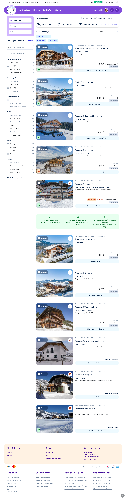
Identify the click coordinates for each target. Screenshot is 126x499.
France (97, 225)
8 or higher (22, 147)
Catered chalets (12, 483)
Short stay (58, 10)
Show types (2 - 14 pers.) (95, 70)
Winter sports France (43, 478)
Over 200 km (22, 88)
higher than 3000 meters (22, 107)
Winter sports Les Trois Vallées (75, 478)
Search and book (24, 10)
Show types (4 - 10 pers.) (95, 329)
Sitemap (100, 467)
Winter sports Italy (42, 486)
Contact (9, 452)
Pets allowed (22, 132)
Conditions (86, 467)
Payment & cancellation (53, 458)
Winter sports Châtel (100, 486)
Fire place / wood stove (22, 135)
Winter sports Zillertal (72, 483)
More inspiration (12, 492)
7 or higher (22, 150)
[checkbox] (42, 47)
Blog (8, 489)
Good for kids (22, 162)
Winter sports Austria (43, 480)
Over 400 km (22, 91)
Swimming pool (22, 122)
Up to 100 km (22, 81)
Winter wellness (22, 172)
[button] (77, 21)
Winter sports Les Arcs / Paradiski (76, 480)
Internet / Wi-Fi (22, 118)
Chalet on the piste (13, 478)
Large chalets (11, 486)
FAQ (47, 455)
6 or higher (22, 154)
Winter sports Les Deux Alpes (74, 489)
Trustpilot (51, 223)
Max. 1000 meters (22, 73)
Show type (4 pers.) (96, 261)
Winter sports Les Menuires (102, 489)
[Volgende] (71, 58)
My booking (49, 452)
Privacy (94, 467)
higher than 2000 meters (22, 100)
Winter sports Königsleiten (102, 478)
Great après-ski (22, 169)
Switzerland (109, 225)
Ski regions (36, 10)
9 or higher (22, 144)
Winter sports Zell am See (101, 480)
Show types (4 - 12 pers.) (95, 138)
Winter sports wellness (14, 480)
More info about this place (108, 24)
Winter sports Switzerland (44, 483)
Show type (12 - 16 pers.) (96, 104)
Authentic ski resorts (22, 166)
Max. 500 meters (22, 69)
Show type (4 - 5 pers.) (96, 363)
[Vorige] (38, 58)
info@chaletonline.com (91, 457)
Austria (102, 225)
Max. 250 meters (22, 66)
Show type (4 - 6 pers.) (96, 397)
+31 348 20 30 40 (90, 459)
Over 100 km (22, 85)
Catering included (22, 115)
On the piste (22, 63)
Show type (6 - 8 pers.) (96, 431)
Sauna (22, 125)
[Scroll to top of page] (123, 496)
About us (10, 455)
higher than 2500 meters (22, 103)
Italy (104, 227)
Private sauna (22, 129)
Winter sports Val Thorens (101, 483)
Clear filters (29, 41)
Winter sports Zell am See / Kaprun (76, 486)
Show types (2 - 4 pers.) (96, 172)
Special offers (47, 10)
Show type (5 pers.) (96, 295)
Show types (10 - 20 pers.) (96, 206)
